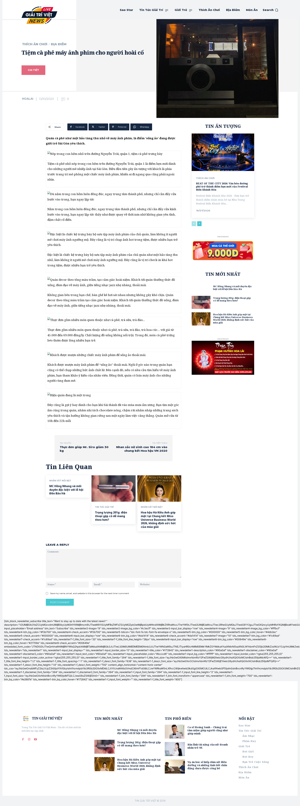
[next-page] (199, 223)
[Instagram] (29, 739)
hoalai (27, 98)
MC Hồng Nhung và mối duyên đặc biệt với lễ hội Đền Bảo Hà (66, 489)
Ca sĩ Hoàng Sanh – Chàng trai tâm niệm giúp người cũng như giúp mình (208, 730)
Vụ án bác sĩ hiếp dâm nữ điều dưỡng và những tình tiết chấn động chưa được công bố (207, 765)
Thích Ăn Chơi (34, 44)
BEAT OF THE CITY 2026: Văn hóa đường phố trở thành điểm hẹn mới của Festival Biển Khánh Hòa (222, 186)
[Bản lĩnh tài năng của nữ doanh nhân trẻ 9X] (175, 749)
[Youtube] (35, 739)
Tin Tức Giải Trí (104, 507)
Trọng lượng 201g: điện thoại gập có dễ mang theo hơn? (111, 516)
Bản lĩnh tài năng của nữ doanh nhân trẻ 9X (208, 746)
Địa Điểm (58, 44)
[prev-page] (194, 223)
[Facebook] (23, 739)
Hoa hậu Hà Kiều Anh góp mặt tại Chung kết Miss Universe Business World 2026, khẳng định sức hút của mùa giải (158, 520)
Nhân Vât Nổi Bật (60, 481)
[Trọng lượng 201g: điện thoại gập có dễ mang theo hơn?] (113, 488)
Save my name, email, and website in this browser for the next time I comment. (90, 593)
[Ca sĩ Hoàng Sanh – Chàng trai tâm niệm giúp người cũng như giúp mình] (175, 732)
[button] (270, 10)
